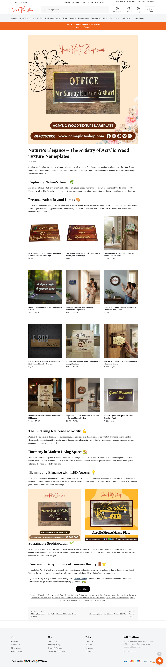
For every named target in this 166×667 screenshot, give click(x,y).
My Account (16, 648)
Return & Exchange (56, 648)
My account (117, 12)
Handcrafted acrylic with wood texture (65, 598)
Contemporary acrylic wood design (116, 595)
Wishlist (129, 12)
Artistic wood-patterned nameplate (91, 595)
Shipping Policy (54, 645)
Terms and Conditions (56, 651)
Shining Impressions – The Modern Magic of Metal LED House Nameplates (53, 615)
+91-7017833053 (22, 2)
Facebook (89, 641)
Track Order (53, 641)
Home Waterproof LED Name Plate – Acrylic (34, 656)
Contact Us (15, 645)
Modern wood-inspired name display (92, 598)
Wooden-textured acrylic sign (94, 600)
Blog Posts (15, 641)
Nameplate (42, 595)
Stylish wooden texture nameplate (117, 598)
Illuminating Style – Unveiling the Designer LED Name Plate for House (112, 615)
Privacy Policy (16, 651)
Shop (138, 12)
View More (83, 589)
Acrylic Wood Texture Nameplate (66, 595)
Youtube (89, 645)
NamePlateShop (80, 579)
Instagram (89, 648)
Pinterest (89, 651)
